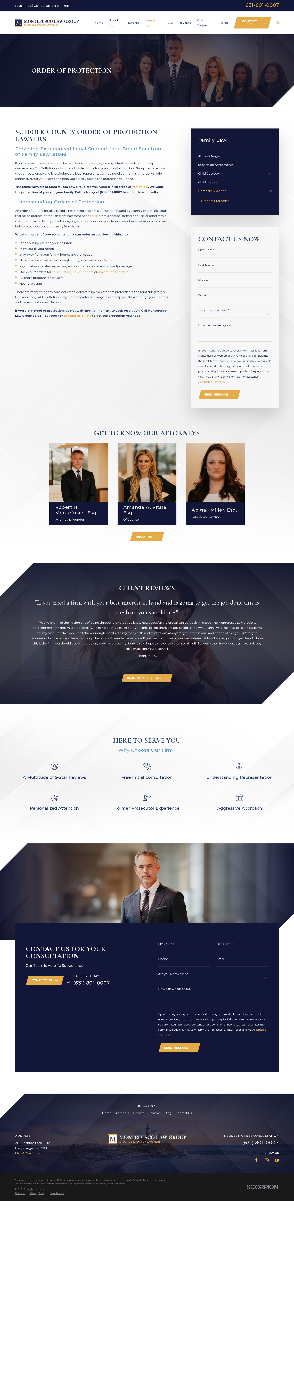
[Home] (47, 23)
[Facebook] (256, 1160)
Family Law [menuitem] (150, 22)
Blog (168, 1113)
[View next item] (162, 666)
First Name (206, 250)
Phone (203, 280)
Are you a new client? (214, 310)
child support (83, 272)
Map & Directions (27, 1153)
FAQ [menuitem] (170, 22)
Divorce (138, 1113)
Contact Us (184, 1113)
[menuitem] (235, 156)
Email (202, 295)
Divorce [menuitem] (134, 22)
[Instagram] (267, 1160)
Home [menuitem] (98, 22)
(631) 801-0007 (91, 983)
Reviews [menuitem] (185, 22)
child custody (62, 272)
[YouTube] (277, 1160)
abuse (94, 216)
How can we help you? (214, 325)
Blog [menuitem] (224, 22)
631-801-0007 (262, 5)
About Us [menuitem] (113, 22)
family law (140, 187)
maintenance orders (113, 272)
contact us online (77, 315)
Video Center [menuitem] (202, 22)
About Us (122, 1113)
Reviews (155, 1113)
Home (106, 1113)
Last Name (206, 265)
